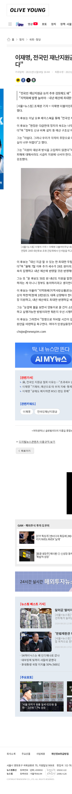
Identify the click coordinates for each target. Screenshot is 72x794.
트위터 (28, 80)
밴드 (33, 80)
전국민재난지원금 (47, 411)
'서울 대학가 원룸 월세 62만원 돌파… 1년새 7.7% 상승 (39, 706)
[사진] (36, 618)
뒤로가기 (25, 450)
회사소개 (11, 753)
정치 (53, 24)
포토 (44, 24)
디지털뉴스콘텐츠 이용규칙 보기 (37, 442)
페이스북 (23, 80)
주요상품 (26, 753)
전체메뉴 (10, 24)
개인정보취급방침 (60, 753)
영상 (30, 24)
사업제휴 (40, 753)
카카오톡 (18, 80)
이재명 (26, 411)
